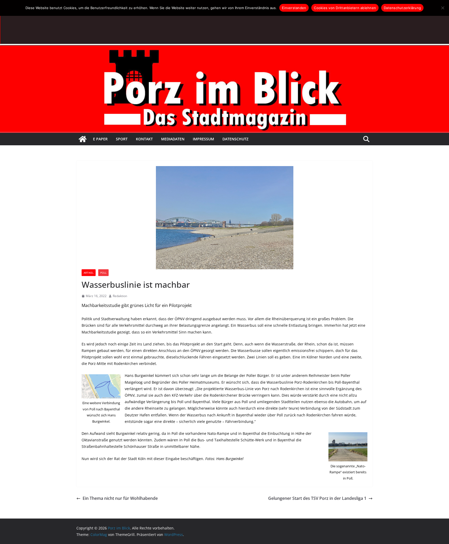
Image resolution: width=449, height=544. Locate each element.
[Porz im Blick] (82, 139)
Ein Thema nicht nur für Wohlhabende (120, 498)
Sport (122, 138)
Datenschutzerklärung (402, 8)
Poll (103, 272)
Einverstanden (294, 8)
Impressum (203, 138)
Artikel (89, 272)
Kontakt (144, 138)
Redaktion (120, 296)
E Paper (100, 138)
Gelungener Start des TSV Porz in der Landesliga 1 (317, 498)
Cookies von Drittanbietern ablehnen (345, 8)
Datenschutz (235, 138)
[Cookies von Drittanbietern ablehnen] (442, 7)
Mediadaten (172, 138)
